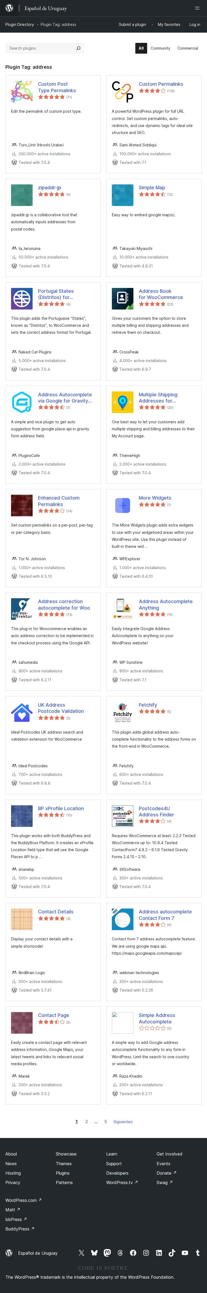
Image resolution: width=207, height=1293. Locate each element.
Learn (111, 1154)
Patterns (64, 1182)
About (11, 1154)
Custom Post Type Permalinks (57, 87)
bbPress (16, 1219)
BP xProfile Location (61, 808)
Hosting (13, 1173)
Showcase (66, 1154)
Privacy (12, 1182)
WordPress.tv (122, 1182)
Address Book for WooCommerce (161, 294)
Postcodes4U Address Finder (156, 811)
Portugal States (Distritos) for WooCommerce (56, 294)
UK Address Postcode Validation (61, 708)
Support (114, 1163)
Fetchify (148, 705)
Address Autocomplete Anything (166, 604)
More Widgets (155, 498)
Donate (167, 1173)
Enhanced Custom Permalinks (59, 501)
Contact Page (53, 1015)
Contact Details (56, 911)
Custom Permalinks (161, 84)
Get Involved (169, 1154)
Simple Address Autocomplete (157, 1018)
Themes (64, 1163)
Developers (117, 1173)
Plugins (63, 1173)
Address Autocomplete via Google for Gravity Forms (65, 398)
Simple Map (152, 187)
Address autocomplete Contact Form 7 (165, 915)
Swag (165, 1182)
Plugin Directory (19, 24)
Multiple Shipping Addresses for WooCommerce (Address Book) (158, 398)
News (11, 1163)
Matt (12, 1209)
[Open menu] (198, 8)
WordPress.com (23, 1200)
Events (163, 1163)
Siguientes (123, 1121)
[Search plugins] (78, 48)
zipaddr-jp (49, 187)
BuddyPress (20, 1229)
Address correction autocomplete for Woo (64, 604)
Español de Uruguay (38, 1253)
